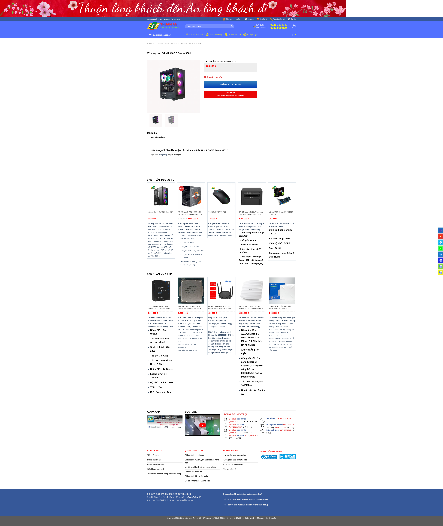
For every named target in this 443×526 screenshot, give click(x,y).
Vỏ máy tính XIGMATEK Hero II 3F (160, 212)
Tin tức (293, 19)
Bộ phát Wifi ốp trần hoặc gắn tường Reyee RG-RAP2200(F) (280, 307)
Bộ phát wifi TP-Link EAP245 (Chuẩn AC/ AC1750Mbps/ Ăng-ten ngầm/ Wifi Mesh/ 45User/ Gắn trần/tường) (251, 307)
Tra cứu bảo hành (279, 19)
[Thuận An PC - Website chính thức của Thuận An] (164, 26)
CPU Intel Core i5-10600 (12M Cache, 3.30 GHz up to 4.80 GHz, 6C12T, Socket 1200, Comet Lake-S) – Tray (190, 307)
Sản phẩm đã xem (196, 35)
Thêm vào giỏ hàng (230, 84)
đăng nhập (163, 155)
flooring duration (221, 523)
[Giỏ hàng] (294, 26)
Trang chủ (151, 44)
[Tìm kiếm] (295, 34)
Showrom (251, 19)
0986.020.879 (278, 27)
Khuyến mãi (264, 19)
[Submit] (232, 26)
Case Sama (198, 44)
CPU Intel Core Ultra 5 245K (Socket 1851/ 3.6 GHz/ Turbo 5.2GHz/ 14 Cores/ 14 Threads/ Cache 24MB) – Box (159, 307)
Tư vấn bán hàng (215, 35)
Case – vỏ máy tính (183, 44)
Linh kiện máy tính (165, 44)
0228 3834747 (279, 24)
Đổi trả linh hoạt (235, 35)
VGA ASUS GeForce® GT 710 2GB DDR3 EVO (282, 213)
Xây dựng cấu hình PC (261, 26)
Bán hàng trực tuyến (233, 19)
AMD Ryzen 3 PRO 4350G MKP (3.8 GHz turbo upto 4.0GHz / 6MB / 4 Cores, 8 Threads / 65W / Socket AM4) (190, 213)
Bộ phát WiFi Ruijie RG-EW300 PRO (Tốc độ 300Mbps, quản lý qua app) (219, 307)
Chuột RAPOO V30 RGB (217, 212)
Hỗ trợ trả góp (252, 35)
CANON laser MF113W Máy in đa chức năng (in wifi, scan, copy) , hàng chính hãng (251, 213)
